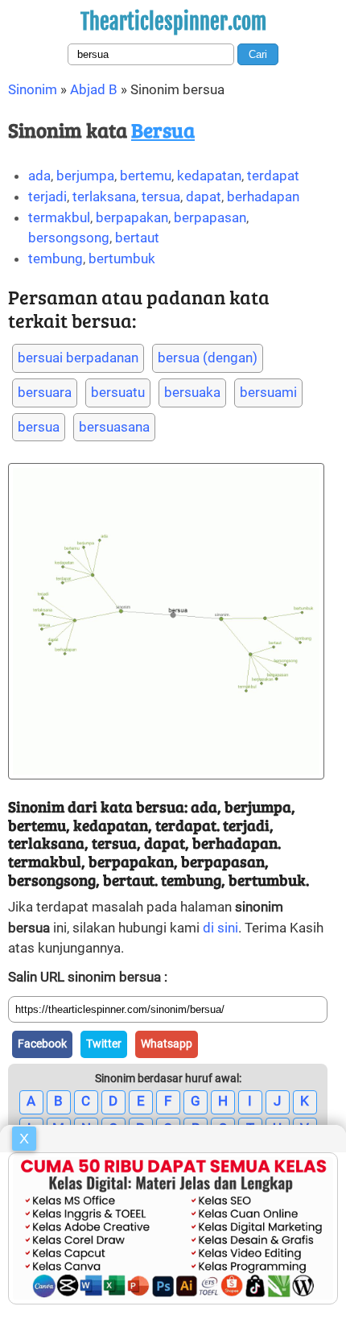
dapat (203, 196)
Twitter (104, 1043)
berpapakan (132, 217)
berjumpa (85, 175)
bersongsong (68, 237)
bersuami (268, 392)
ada (39, 175)
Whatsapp (166, 1043)
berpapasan (210, 217)
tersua (161, 196)
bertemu (145, 175)
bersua (39, 427)
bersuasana (114, 427)
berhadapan (263, 196)
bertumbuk (122, 258)
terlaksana (104, 196)
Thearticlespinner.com (173, 22)
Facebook (42, 1043)
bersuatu (118, 392)
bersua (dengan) (207, 357)
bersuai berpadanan (78, 357)
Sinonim (32, 89)
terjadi (47, 196)
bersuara (45, 392)
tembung (55, 258)
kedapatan (209, 175)
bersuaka (192, 392)
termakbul (59, 217)
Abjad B (93, 89)
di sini (220, 928)
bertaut (137, 237)
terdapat (273, 175)
